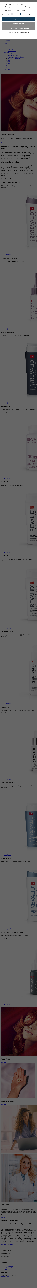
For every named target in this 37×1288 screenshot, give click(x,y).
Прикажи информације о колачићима (18, 32)
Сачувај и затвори (18, 23)
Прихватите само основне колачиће (18, 28)
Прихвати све (18, 19)
